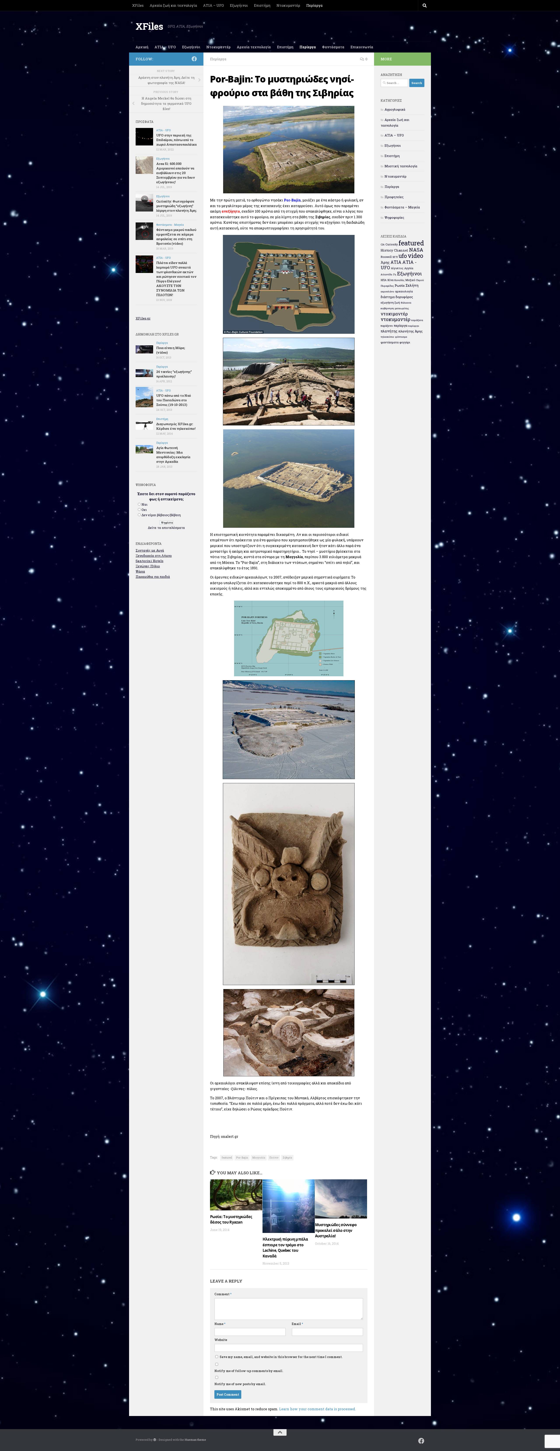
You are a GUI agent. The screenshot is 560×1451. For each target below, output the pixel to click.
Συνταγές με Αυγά (150, 550)
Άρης (385, 262)
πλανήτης (389, 331)
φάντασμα (401, 336)
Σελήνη (412, 285)
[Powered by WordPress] (154, 1439)
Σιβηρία (287, 1157)
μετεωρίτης (402, 308)
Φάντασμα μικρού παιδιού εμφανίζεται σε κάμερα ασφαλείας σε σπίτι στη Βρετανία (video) (176, 236)
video (415, 255)
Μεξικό (410, 280)
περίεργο (413, 325)
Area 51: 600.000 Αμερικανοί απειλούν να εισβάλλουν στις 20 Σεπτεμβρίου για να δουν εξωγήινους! (175, 172)
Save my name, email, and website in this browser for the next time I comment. (281, 1357)
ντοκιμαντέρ (394, 313)
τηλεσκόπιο (387, 336)
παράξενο (387, 325)
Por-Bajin (242, 1157)
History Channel (394, 250)
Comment (222, 1294)
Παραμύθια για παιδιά (153, 576)
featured (227, 1157)
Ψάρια (140, 571)
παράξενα (417, 320)
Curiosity (391, 244)
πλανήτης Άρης (410, 331)
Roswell (386, 257)
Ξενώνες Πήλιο (148, 566)
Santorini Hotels (149, 561)
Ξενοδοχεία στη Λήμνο (154, 555)
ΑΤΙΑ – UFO (213, 5)
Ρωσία (400, 285)
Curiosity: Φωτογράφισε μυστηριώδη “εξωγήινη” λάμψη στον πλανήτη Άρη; (176, 206)
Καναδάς (399, 280)
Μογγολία (258, 1157)
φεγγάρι (404, 342)
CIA (383, 244)
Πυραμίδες (387, 285)
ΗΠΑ (384, 280)
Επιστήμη (262, 5)
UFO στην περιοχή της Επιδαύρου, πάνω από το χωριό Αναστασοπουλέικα (176, 140)
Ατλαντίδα (386, 274)
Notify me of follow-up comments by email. (248, 1371)
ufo (403, 255)
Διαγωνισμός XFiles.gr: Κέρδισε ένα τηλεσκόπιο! (175, 426)
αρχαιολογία (404, 291)
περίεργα (400, 325)
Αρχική (141, 47)
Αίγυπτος (397, 268)
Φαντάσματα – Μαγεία (402, 207)
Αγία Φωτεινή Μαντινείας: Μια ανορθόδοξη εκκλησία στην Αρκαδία (173, 455)
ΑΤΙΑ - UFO (163, 130)
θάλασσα (406, 302)
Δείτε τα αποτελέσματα (166, 527)
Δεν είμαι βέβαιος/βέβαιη (161, 515)
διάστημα (388, 297)
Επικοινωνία (361, 47)
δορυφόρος (404, 297)
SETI (395, 257)
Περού (420, 280)
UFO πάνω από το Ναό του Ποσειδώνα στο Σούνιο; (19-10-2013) (173, 400)
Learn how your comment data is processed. (317, 1409)
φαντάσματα (390, 342)
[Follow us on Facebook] (194, 58)
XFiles (138, 5)
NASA (416, 249)
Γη (394, 274)
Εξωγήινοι (239, 5)
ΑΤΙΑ (395, 262)
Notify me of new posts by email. (240, 1384)
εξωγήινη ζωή (390, 302)
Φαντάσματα (333, 47)
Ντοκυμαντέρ (288, 5)
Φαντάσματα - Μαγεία (170, 224)
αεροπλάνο (387, 291)
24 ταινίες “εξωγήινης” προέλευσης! (174, 373)
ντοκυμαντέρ (395, 319)
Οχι (144, 509)
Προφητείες (394, 197)
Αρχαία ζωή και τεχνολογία (173, 5)
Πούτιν (273, 1157)
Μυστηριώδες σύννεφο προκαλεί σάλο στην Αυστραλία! (336, 1230)
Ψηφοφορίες (394, 217)
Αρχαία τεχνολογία (254, 47)
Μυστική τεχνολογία (401, 166)
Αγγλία (408, 268)
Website (220, 1340)
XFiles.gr (143, 318)
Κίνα (390, 280)
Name (219, 1324)
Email (297, 1324)
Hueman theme (195, 1440)
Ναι (144, 504)
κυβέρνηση (387, 308)
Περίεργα (314, 5)
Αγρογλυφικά (395, 109)
